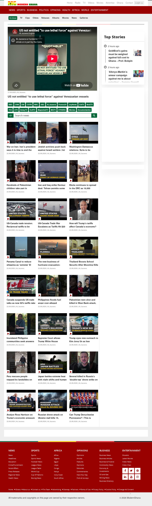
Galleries (84, 17)
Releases (45, 17)
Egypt (56, 462)
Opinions (80, 455)
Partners (75, 489)
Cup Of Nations (37, 475)
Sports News (36, 458)
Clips (27, 17)
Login (138, 2)
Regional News (14, 475)
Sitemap (66, 489)
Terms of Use (85, 489)
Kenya (56, 471)
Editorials (80, 468)
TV (84, 2)
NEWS (12, 9)
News (74, 17)
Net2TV (90, 104)
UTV (16, 110)
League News (36, 465)
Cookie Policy (110, 489)
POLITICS (44, 9)
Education (12, 462)
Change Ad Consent (126, 489)
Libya (56, 465)
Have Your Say (82, 475)
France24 (62, 104)
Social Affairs (13, 468)
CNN (17, 104)
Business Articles (105, 458)
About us (26, 489)
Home (70, 2)
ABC (43, 104)
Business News (105, 455)
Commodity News (106, 465)
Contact (129, 2)
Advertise (110, 2)
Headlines (12, 458)
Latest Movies (127, 458)
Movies (100, 2)
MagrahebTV (43, 110)
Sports (33, 455)
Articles (79, 458)
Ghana (120, 2)
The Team (46, 489)
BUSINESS (32, 9)
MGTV (53, 110)
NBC (36, 104)
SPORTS (21, 9)
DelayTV (23, 110)
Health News (13, 478)
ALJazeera (51, 104)
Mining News (104, 478)
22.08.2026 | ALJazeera (15, 153)
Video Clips (126, 465)
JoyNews (73, 104)
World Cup (35, 471)
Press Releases (13, 471)
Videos (91, 2)
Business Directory (106, 481)
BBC (11, 104)
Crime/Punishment (15, 465)
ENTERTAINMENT (99, 9)
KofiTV (32, 110)
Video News (126, 462)
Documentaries (84, 110)
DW (22, 104)
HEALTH (66, 9)
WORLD (85, 9)
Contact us (36, 489)
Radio (77, 2)
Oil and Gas (103, 474)
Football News (36, 462)
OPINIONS (55, 9)
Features (80, 462)
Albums (55, 17)
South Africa (58, 478)
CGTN (29, 104)
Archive (12, 18)
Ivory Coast (58, 475)
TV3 (10, 110)
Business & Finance (106, 462)
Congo (56, 468)
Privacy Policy (97, 489)
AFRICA (76, 9)
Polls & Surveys (82, 478)
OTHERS (62, 110)
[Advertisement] (75, 498)
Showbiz (125, 455)
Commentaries (82, 471)
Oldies (35, 17)
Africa (56, 455)
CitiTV (81, 104)
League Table (36, 468)
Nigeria (56, 458)
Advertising (56, 489)
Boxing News (36, 478)
